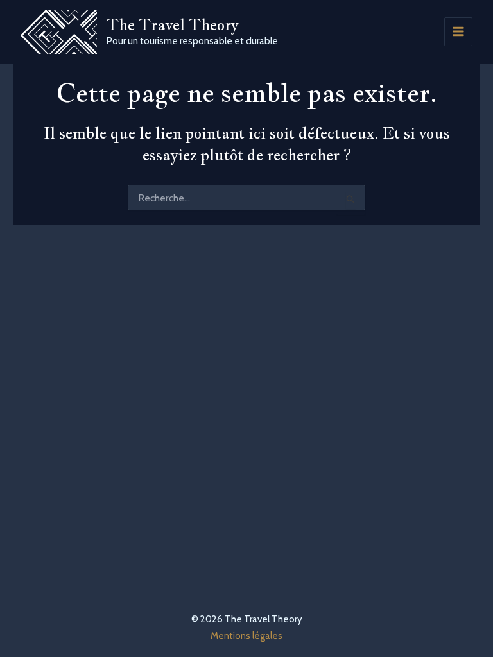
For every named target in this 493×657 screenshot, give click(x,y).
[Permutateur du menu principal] (458, 31)
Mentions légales (246, 636)
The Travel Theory (172, 24)
